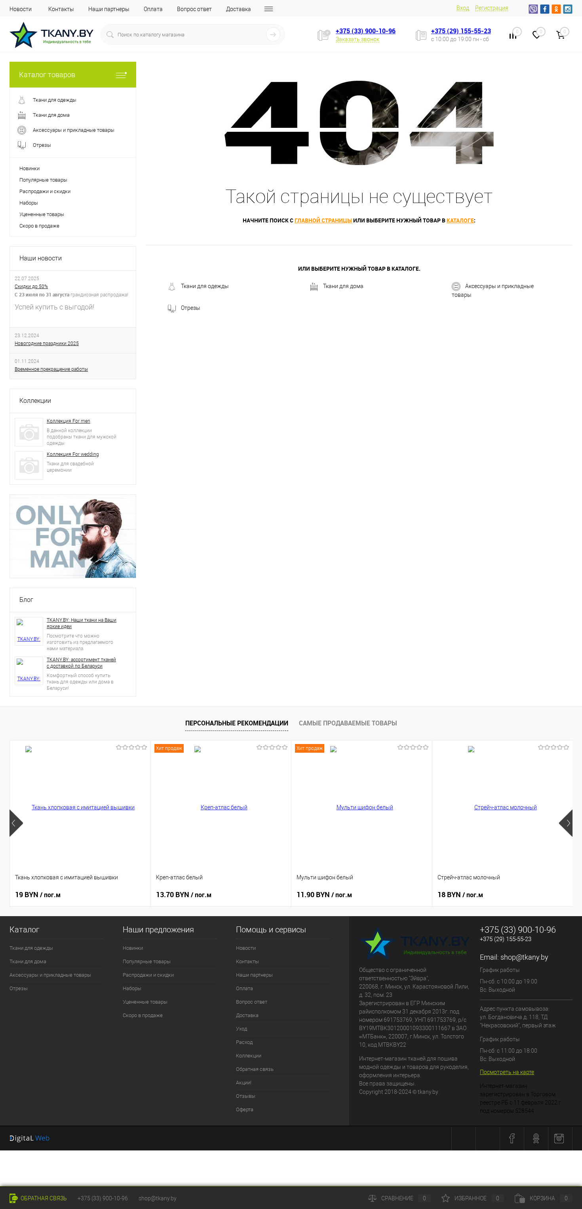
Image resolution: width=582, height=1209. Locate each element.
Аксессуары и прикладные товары (493, 290)
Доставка (238, 9)
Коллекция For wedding (73, 454)
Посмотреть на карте (507, 1072)
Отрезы (190, 308)
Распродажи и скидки (44, 191)
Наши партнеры (108, 9)
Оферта (244, 1109)
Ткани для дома (343, 286)
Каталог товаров (47, 74)
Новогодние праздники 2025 (47, 343)
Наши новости (40, 258)
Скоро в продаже (39, 226)
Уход (241, 1029)
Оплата (153, 9)
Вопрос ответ (194, 9)
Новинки (29, 168)
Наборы (28, 203)
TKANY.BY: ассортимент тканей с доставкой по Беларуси (81, 663)
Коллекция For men (68, 421)
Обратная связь (255, 1069)
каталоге (460, 220)
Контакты (61, 9)
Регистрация (491, 8)
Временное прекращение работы (51, 369)
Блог (26, 600)
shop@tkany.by (524, 957)
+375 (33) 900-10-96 (366, 31)
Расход (244, 1042)
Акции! (243, 1083)
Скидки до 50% (31, 286)
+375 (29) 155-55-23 (461, 31)
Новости (21, 9)
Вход (462, 8)
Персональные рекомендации (236, 723)
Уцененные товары (41, 214)
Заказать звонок (357, 39)
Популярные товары (43, 180)
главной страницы (323, 220)
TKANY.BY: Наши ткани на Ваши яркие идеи (81, 623)
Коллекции (35, 400)
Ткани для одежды (205, 286)
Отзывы (245, 1096)
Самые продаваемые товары (348, 723)
